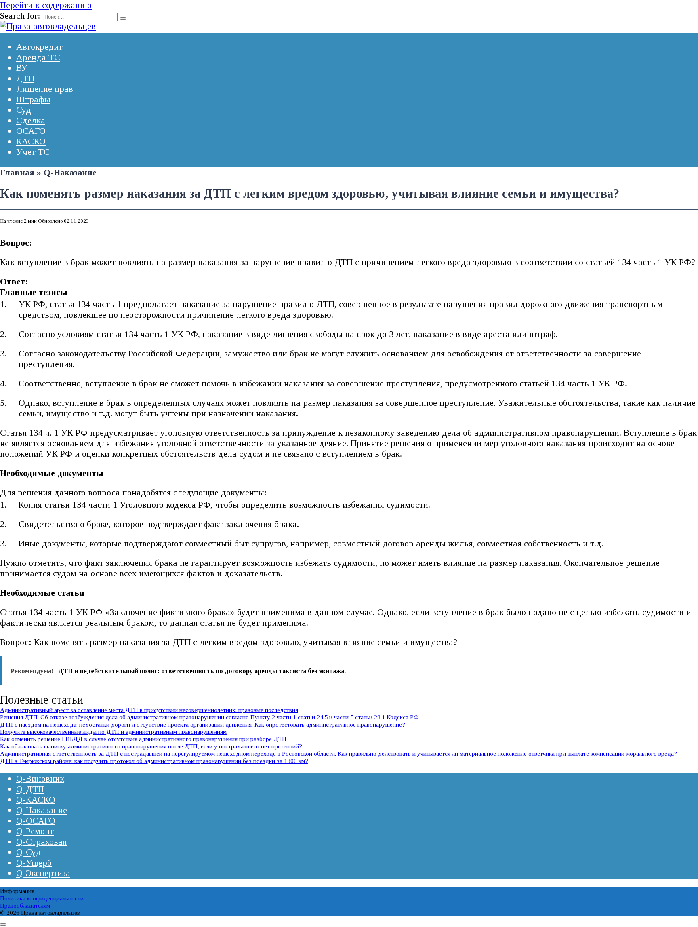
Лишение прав (44, 89)
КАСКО (31, 141)
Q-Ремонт (35, 831)
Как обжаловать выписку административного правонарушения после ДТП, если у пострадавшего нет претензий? (151, 746)
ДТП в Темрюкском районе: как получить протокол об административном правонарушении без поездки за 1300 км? (154, 760)
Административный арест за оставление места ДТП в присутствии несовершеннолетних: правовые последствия (149, 709)
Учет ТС (33, 152)
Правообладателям (25, 905)
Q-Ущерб (34, 862)
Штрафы (33, 99)
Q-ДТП (30, 789)
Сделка (30, 120)
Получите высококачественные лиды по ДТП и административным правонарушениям (113, 731)
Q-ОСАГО (35, 820)
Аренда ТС (38, 57)
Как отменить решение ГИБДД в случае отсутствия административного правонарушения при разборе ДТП (143, 738)
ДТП (25, 78)
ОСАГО (31, 131)
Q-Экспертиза (43, 873)
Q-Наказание (41, 810)
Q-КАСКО (35, 799)
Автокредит (39, 47)
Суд (23, 110)
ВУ (21, 68)
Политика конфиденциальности (42, 898)
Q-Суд (28, 852)
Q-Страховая (41, 841)
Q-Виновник (40, 778)
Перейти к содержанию (46, 5)
